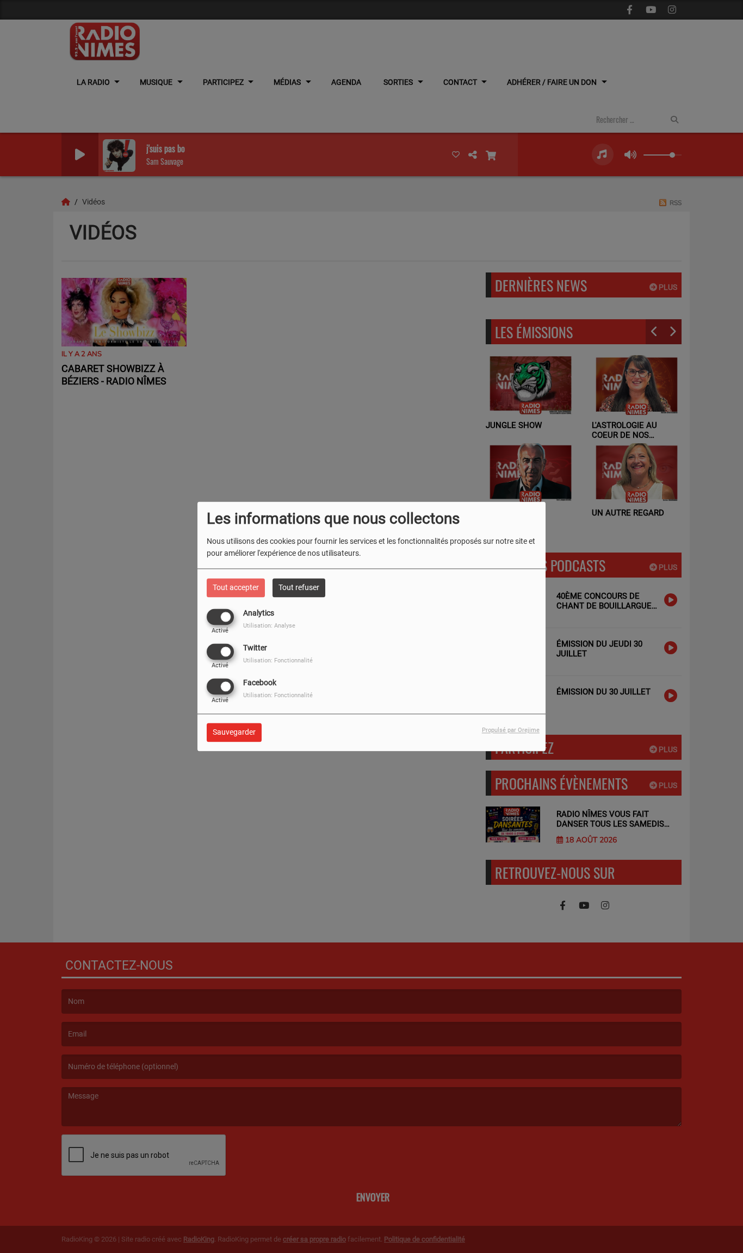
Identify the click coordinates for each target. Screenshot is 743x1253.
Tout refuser (298, 587)
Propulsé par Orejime (511, 730)
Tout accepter (236, 587)
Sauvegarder (234, 732)
